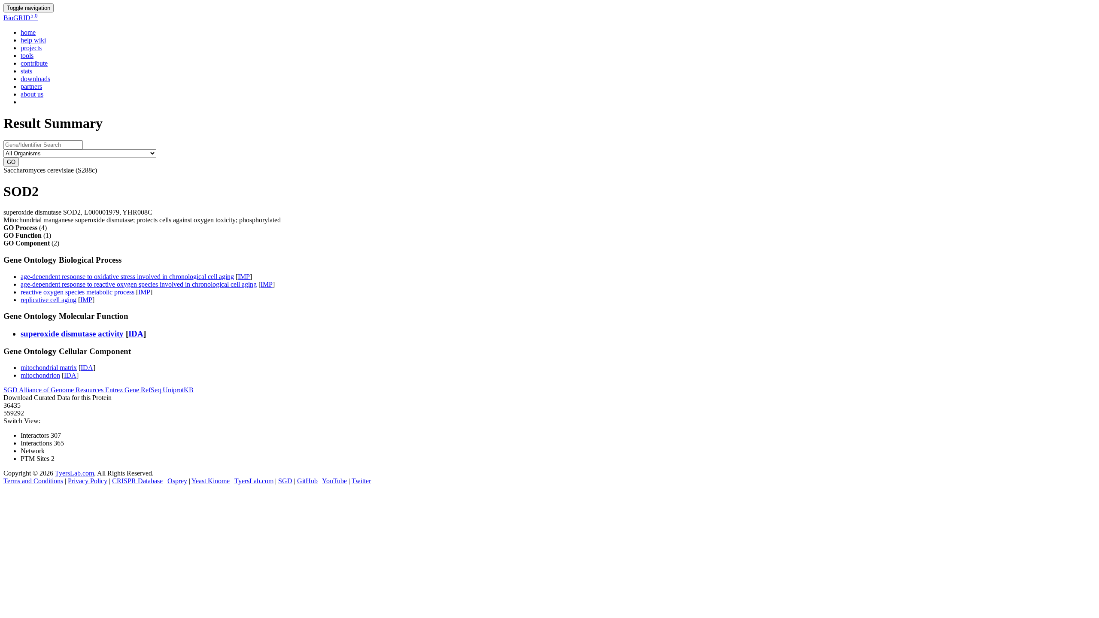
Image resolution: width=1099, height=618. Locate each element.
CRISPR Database (137, 481)
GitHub (307, 481)
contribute (34, 63)
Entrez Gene (123, 390)
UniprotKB (178, 390)
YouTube (334, 481)
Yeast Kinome (210, 481)
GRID (20, 17)
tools (27, 55)
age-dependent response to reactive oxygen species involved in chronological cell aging (139, 284)
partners (31, 86)
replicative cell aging (48, 299)
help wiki (33, 40)
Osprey (177, 481)
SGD (11, 390)
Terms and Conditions (33, 481)
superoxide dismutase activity (72, 333)
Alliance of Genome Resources (62, 390)
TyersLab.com (74, 473)
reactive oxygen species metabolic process (77, 292)
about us (32, 94)
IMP (244, 276)
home (28, 32)
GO (11, 162)
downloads (35, 78)
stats (26, 71)
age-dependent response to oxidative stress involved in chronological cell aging (127, 276)
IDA (135, 333)
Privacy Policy (87, 481)
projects (31, 48)
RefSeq (152, 390)
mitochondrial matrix (49, 367)
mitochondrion (40, 375)
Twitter (361, 481)
